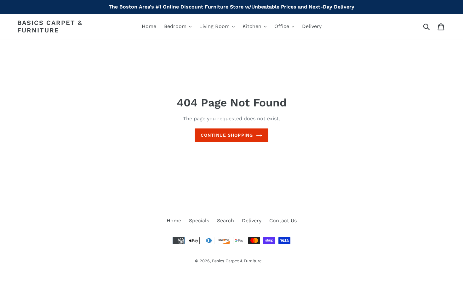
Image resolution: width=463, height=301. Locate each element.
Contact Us (283, 221)
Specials (199, 221)
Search (225, 221)
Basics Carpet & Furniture (50, 26)
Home (174, 221)
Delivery (251, 221)
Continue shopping (227, 135)
